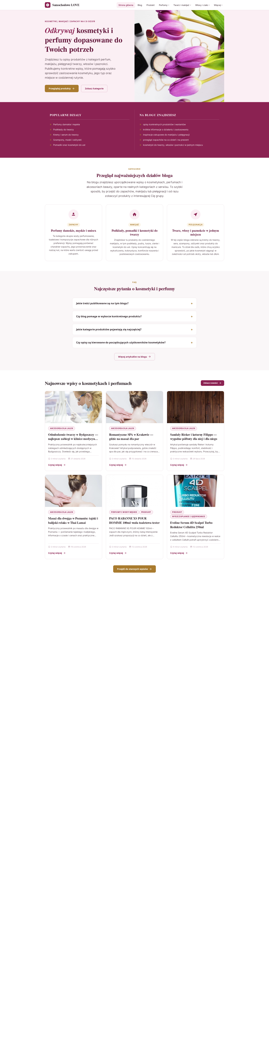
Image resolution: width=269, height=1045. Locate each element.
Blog (140, 5)
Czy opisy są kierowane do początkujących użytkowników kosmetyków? (121, 342)
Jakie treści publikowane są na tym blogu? (102, 303)
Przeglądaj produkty (60, 88)
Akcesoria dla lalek (61, 428)
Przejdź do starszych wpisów (132, 568)
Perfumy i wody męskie (124, 512)
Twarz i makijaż (181, 5)
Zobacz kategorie (94, 88)
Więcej (217, 5)
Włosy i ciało (201, 5)
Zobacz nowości (210, 383)
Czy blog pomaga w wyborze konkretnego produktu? (109, 316)
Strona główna (125, 5)
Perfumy (163, 5)
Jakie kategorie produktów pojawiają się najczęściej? (109, 329)
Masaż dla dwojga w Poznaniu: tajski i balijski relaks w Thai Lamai (73, 520)
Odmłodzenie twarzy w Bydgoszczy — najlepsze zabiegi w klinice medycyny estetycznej (73, 438)
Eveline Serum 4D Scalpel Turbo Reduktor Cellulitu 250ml (191, 524)
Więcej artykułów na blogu (132, 356)
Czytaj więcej (55, 464)
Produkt (150, 5)
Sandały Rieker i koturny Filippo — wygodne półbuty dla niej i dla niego (193, 436)
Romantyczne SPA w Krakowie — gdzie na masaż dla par (131, 436)
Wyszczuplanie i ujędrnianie (188, 516)
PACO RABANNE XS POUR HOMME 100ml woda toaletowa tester (134, 520)
